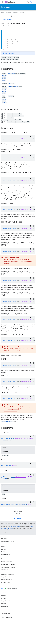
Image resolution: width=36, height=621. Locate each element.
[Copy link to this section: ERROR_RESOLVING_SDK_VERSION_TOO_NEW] (7, 274)
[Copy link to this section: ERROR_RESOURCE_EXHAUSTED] (28, 314)
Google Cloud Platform (7, 601)
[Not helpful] (14, 16)
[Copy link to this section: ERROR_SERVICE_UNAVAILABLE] (27, 334)
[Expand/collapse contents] (11, 31)
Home (2, 12)
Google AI (3, 603)
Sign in (32, 2)
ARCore (11, 2)
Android (3, 593)
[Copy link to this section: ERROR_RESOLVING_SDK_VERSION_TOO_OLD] (6, 295)
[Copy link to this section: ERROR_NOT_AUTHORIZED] (24, 222)
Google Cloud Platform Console (9, 577)
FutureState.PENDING (10, 411)
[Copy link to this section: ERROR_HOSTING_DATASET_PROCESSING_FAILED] (20, 152)
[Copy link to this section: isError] (8, 460)
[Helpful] (11, 16)
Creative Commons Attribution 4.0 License (13, 525)
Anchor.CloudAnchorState (4, 78)
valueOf (10, 86)
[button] (18, 53)
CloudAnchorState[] (4, 101)
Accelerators (4, 569)
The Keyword (4, 544)
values (10, 96)
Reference (5, 7)
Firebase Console (5, 582)
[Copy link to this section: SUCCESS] (10, 376)
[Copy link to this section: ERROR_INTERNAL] (17, 204)
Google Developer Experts (8, 567)
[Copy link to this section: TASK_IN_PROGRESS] (19, 392)
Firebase (3, 598)
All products (4, 606)
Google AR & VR (5, 554)
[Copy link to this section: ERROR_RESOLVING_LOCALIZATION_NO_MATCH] (8, 245)
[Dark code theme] (30, 136)
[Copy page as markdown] (8, 26)
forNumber (11, 73)
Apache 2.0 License (15, 526)
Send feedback (7, 19)
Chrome (3, 595)
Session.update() (7, 421)
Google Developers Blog (7, 541)
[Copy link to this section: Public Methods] (17, 69)
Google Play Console (6, 579)
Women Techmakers (6, 561)
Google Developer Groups (8, 564)
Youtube (3, 552)
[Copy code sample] (33, 136)
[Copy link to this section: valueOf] (9, 471)
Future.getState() (13, 409)
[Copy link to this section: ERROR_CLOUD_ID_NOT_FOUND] (28, 133)
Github (3, 546)
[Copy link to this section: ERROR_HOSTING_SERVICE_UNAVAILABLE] (3, 175)
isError (10, 83)
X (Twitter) (4, 549)
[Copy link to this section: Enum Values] (14, 128)
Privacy (8, 613)
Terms (3, 613)
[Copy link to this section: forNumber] (11, 432)
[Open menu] (2, 2)
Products (8, 12)
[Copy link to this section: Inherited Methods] (20, 110)
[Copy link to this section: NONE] (8, 359)
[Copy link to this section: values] (8, 498)
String (16, 86)
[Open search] (28, 2)
